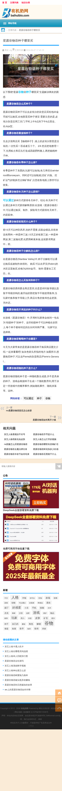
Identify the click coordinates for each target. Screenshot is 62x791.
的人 (23, 618)
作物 (24, 597)
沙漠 (21, 613)
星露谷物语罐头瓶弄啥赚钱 (17, 679)
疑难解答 (27, 712)
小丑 (26, 607)
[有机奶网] (31, 12)
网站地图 (18, 712)
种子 (28, 92)
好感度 (16, 607)
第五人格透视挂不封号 (14, 434)
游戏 (36, 612)
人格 (15, 597)
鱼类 (29, 629)
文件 (49, 608)
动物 (13, 602)
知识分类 (26, 2)
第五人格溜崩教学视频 (15, 665)
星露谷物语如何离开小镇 (44, 419)
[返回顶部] (58, 707)
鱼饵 (36, 628)
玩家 (14, 618)
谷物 (21, 92)
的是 (30, 618)
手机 (34, 607)
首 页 (4, 2)
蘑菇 (23, 624)
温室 (27, 613)
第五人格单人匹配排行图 (16, 655)
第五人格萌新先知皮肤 (14, 439)
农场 (48, 597)
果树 (13, 613)
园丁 (7, 607)
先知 (40, 598)
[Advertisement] (31, 760)
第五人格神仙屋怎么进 (15, 670)
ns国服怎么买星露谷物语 (15, 444)
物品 (52, 613)
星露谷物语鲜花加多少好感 (45, 448)
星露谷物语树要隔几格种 (16, 675)
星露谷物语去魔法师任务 (15, 448)
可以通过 (8, 200)
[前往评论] (58, 700)
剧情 (6, 603)
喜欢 (48, 602)
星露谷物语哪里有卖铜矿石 (45, 444)
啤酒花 (40, 603)
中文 (6, 598)
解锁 (39, 623)
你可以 (32, 598)
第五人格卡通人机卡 (14, 646)
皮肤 (37, 618)
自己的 (15, 623)
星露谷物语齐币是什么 (43, 434)
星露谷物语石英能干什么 (44, 453)
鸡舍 (44, 628)
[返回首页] (58, 692)
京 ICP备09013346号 (39, 712)
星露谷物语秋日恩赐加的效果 (18, 684)
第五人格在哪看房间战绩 (16, 651)
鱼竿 (22, 628)
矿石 (46, 617)
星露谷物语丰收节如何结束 (16, 453)
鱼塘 (14, 628)
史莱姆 (31, 603)
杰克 (6, 613)
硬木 (53, 618)
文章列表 (14, 2)
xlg (10, 50)
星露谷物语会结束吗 (14, 660)
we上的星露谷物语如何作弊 (18, 689)
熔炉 (45, 613)
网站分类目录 (44, 708)
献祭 (6, 618)
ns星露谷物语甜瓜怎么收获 (19, 410)
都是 (6, 628)
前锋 (55, 598)
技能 (42, 607)
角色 (31, 623)
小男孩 (31, 725)
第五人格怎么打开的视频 (44, 439)
